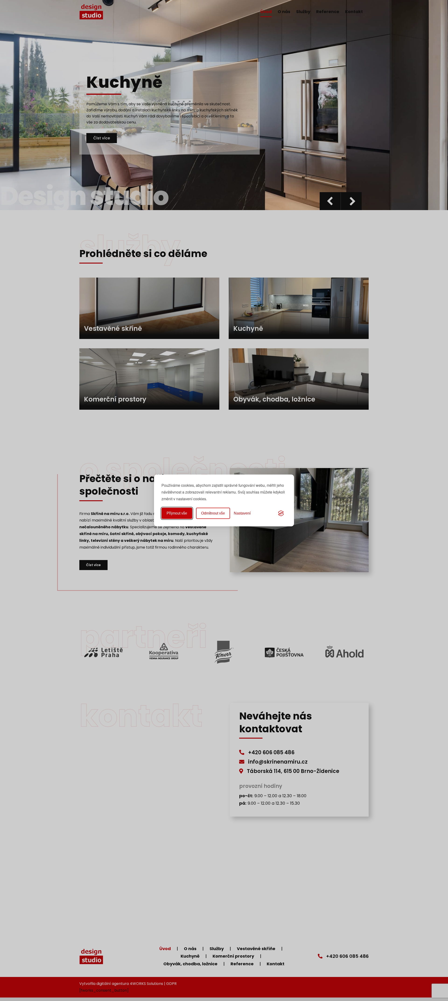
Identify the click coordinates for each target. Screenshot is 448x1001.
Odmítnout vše (213, 513)
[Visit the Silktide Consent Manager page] (281, 513)
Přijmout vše (177, 513)
